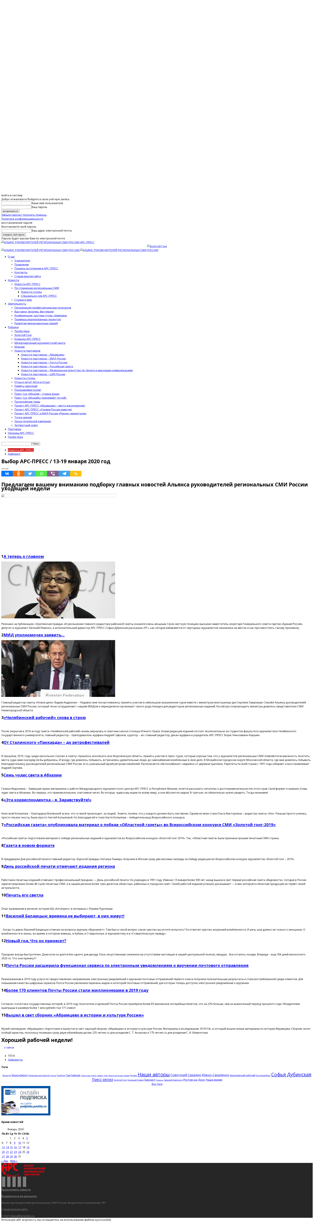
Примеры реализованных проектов (37, 319)
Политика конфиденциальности (22, 219)
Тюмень (159, 1080)
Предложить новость (16, 1189)
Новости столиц (31, 292)
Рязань (133, 1075)
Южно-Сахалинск (215, 1075)
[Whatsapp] (41, 473)
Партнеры (14, 429)
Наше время (214, 1080)
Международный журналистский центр (39, 343)
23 (15, 1152)
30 (15, 1156)
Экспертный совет (26, 425)
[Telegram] (64, 473)
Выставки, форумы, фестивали (34, 311)
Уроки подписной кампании (32, 421)
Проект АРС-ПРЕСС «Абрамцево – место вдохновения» (49, 405)
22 (11, 1152)
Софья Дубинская (291, 1074)
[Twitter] (30, 473)
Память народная (25, 386)
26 (27, 1152)
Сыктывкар (73, 1075)
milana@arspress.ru (22, 1216)
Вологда (7, 1075)
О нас (11, 256)
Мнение (19, 347)
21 (7, 1152)
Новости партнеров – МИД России (43, 358)
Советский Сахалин (185, 1075)
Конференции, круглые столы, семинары (40, 315)
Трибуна (61, 1075)
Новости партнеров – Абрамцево (42, 354)
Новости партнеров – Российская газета (47, 366)
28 (7, 1156)
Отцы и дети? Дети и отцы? (32, 382)
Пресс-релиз (102, 1079)
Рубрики (13, 327)
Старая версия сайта (27, 276)
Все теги (157, 1084)
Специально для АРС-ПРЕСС (39, 296)
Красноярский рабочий (242, 1075)
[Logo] (40, 250)
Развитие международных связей (36, 323)
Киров (53, 1075)
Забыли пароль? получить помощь (24, 215)
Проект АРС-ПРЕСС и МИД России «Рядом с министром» (50, 413)
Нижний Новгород (173, 1079)
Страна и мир (23, 300)
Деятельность (17, 304)
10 (19, 1143)
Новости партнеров (27, 351)
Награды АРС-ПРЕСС (21, 433)
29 (11, 1156)
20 (3, 1152)
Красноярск (20, 1075)
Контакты (20, 272)
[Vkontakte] (7, 473)
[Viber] (53, 473)
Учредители (22, 260)
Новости (13, 280)
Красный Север (136, 1079)
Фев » (13, 1161)
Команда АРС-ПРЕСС (27, 339)
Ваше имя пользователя (47, 203)
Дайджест (14, 454)
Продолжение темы (27, 401)
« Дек (4, 1161)
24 (19, 1152)
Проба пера (21, 331)
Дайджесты (15, 1060)
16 (15, 1147)
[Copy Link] (75, 473)
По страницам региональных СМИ (36, 288)
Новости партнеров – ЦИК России (43, 374)
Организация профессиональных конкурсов (42, 307)
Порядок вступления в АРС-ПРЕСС (36, 268)
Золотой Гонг (23, 335)
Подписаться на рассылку (19, 1196)
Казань (100, 1075)
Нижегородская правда (119, 1075)
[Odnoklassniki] (18, 473)
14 (7, 1147)
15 (11, 1147)
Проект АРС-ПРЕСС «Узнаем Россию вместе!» (43, 409)
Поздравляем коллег (27, 390)
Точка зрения (23, 417)
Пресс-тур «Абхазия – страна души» (37, 394)
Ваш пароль (39, 207)
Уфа (106, 1075)
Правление (21, 264)
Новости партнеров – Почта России (44, 362)
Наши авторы (154, 1074)
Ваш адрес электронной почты (52, 230)
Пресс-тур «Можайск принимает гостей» (40, 398)
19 (27, 1147)
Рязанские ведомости (39, 1075)
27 (3, 1156)
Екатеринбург (263, 1075)
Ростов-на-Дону (194, 1080)
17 (19, 1147)
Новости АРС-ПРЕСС (27, 284)
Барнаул (149, 1080)
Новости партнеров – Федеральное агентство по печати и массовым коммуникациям (77, 370)
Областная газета (88, 1075)
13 (3, 1147)
